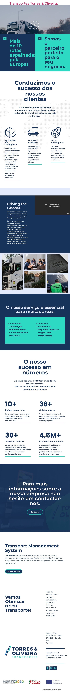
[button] (35, 25)
